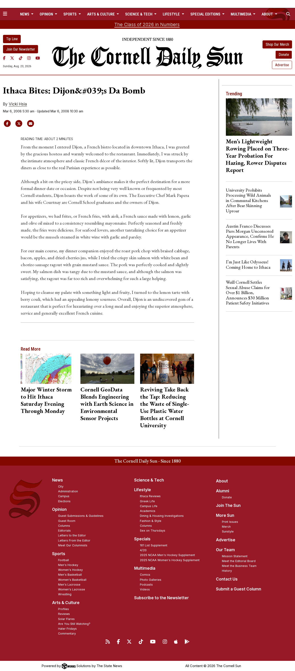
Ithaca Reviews (150, 496)
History (227, 570)
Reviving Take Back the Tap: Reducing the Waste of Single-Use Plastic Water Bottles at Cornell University (164, 407)
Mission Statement (235, 556)
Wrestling (64, 594)
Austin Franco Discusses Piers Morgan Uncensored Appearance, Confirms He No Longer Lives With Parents (250, 236)
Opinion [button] (47, 14)
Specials (142, 539)
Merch (226, 526)
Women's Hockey (70, 570)
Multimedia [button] (241, 14)
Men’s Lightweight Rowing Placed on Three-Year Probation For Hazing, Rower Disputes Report (257, 156)
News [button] (25, 14)
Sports (58, 553)
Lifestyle (142, 489)
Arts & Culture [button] (101, 14)
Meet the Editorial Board (239, 561)
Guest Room (66, 521)
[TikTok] (20, 58)
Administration (68, 491)
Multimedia (144, 568)
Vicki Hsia (18, 104)
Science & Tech (149, 480)
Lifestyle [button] (172, 14)
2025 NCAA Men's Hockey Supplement (167, 555)
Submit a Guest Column (238, 589)
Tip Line (12, 39)
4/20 (143, 550)
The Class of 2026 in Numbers (147, 24)
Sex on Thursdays (152, 530)
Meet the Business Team (239, 566)
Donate (284, 54)
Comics (145, 574)
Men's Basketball (70, 574)
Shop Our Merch (277, 44)
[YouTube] (37, 58)
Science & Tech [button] (139, 14)
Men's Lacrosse (69, 584)
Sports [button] (70, 14)
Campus (63, 496)
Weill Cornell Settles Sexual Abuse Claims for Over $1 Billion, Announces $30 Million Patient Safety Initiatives (248, 292)
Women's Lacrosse (71, 589)
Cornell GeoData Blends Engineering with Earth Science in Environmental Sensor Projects (106, 404)
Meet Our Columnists (72, 545)
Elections (64, 501)
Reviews (64, 614)
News (57, 480)
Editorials (64, 530)
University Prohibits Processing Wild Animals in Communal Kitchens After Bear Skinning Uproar (248, 200)
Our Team (225, 550)
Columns (64, 525)
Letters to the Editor (72, 535)
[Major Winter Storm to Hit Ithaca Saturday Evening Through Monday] (47, 369)
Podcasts (146, 584)
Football (63, 560)
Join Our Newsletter (20, 49)
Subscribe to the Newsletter (161, 598)
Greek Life (147, 501)
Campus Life (148, 506)
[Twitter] (12, 58)
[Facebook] (4, 58)
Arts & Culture (66, 602)
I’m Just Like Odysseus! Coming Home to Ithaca (248, 264)
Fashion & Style (150, 521)
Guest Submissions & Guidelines (80, 516)
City (60, 486)
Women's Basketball (72, 579)
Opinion (59, 509)
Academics (147, 511)
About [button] (268, 14)
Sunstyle (228, 531)
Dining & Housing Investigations (162, 516)
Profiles (63, 609)
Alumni (222, 491)
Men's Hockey (68, 565)
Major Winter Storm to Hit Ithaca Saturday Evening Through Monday (46, 400)
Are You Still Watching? (74, 624)
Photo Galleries (150, 579)
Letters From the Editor (74, 540)
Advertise (282, 65)
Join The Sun (228, 505)
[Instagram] (29, 58)
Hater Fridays (67, 628)
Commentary (67, 633)
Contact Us (227, 579)
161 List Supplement (153, 545)
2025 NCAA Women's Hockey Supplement (170, 560)
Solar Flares (66, 619)
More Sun (225, 515)
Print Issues (230, 522)
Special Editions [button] (205, 14)
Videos (145, 589)
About (222, 481)
